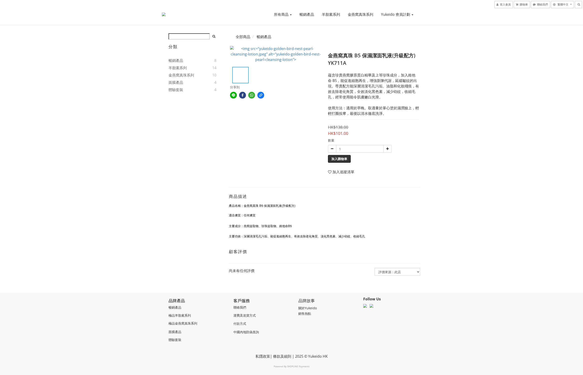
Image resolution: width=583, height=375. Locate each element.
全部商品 (243, 36)
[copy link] (260, 95)
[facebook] (242, 95)
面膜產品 (176, 82)
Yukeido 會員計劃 (396, 14)
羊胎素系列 (331, 14)
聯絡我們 (239, 307)
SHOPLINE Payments (298, 366)
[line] (233, 95)
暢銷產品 (306, 14)
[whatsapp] (251, 95)
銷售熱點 (304, 313)
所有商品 (281, 14)
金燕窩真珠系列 (360, 14)
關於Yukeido (307, 308)
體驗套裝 (176, 89)
